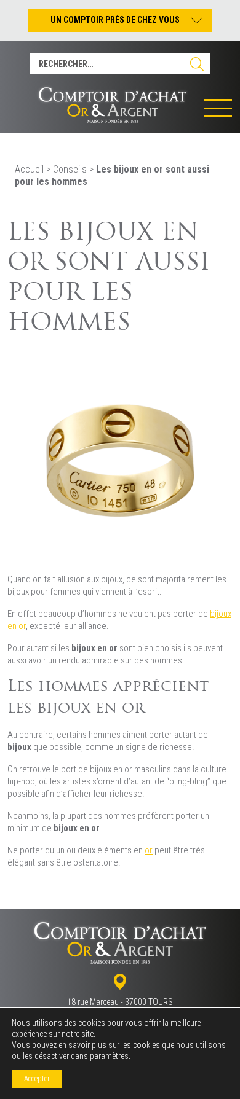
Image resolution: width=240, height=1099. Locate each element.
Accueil (29, 169)
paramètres (109, 1056)
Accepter (37, 1078)
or (149, 850)
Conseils (70, 169)
